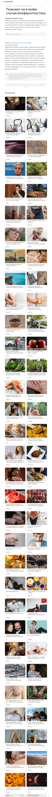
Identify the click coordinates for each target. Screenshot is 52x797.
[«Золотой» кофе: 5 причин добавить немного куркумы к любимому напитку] (37, 434)
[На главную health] (9, 1)
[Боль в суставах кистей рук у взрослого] (15, 543)
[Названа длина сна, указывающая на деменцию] (15, 107)
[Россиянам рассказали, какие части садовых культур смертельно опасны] (37, 696)
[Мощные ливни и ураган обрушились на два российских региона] (15, 347)
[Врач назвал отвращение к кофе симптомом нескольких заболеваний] (37, 543)
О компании (6, 796)
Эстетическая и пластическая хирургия (22, 5)
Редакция (22, 796)
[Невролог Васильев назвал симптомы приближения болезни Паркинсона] (37, 325)
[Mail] (4, 1)
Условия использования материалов (32, 796)
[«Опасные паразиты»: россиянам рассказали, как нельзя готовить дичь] (15, 521)
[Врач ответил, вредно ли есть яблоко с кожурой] (37, 347)
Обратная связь (44, 796)
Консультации (9, 5)
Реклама (11, 796)
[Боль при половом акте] (15, 587)
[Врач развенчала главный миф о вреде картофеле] (37, 478)
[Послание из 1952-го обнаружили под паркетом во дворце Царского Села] (37, 150)
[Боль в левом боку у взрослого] (15, 608)
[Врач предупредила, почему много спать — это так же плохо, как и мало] (15, 718)
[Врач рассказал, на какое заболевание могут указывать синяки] (15, 739)
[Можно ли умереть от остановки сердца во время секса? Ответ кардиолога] (37, 652)
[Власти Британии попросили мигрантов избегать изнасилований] (15, 259)
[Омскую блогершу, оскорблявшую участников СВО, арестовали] (37, 608)
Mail (2, 796)
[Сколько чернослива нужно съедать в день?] (15, 325)
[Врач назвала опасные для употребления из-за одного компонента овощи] (15, 369)
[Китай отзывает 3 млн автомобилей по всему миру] (15, 674)
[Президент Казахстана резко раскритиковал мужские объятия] (15, 172)
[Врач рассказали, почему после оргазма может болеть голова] (37, 259)
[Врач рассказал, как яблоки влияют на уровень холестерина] (37, 194)
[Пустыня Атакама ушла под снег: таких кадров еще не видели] (37, 761)
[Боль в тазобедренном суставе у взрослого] (37, 216)
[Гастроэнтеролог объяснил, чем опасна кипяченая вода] (15, 129)
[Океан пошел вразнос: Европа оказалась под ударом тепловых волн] (15, 281)
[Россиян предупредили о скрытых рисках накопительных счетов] (37, 739)
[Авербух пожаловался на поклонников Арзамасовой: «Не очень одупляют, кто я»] (15, 630)
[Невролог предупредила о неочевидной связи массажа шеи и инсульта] (15, 761)
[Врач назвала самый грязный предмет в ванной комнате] (15, 216)
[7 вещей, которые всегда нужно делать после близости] (15, 412)
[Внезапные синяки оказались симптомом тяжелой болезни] (37, 390)
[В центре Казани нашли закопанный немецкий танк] (37, 281)
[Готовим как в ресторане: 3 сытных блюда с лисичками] (15, 783)
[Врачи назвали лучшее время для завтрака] (37, 587)
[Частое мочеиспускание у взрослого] (37, 521)
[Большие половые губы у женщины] (37, 107)
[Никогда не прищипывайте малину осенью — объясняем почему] (37, 172)
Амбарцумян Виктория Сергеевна (21, 42)
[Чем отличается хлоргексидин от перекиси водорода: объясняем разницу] (15, 456)
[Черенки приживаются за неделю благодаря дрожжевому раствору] (37, 369)
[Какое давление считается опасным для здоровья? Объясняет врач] (37, 129)
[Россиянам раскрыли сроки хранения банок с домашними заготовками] (37, 499)
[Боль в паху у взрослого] (37, 630)
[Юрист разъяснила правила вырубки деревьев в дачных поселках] (15, 652)
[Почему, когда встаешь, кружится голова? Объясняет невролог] (15, 150)
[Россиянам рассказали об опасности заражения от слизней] (15, 565)
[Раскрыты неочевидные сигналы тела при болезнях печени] (15, 303)
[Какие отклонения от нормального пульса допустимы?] (37, 238)
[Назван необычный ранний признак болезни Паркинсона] (37, 412)
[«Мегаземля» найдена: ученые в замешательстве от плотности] (37, 783)
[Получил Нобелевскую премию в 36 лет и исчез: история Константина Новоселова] (15, 194)
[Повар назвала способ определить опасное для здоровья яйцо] (37, 303)
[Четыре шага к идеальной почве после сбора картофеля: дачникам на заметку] (37, 565)
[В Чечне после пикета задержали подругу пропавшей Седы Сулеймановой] (15, 238)
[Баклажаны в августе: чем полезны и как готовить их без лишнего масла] (37, 456)
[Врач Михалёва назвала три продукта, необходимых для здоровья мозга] (15, 390)
